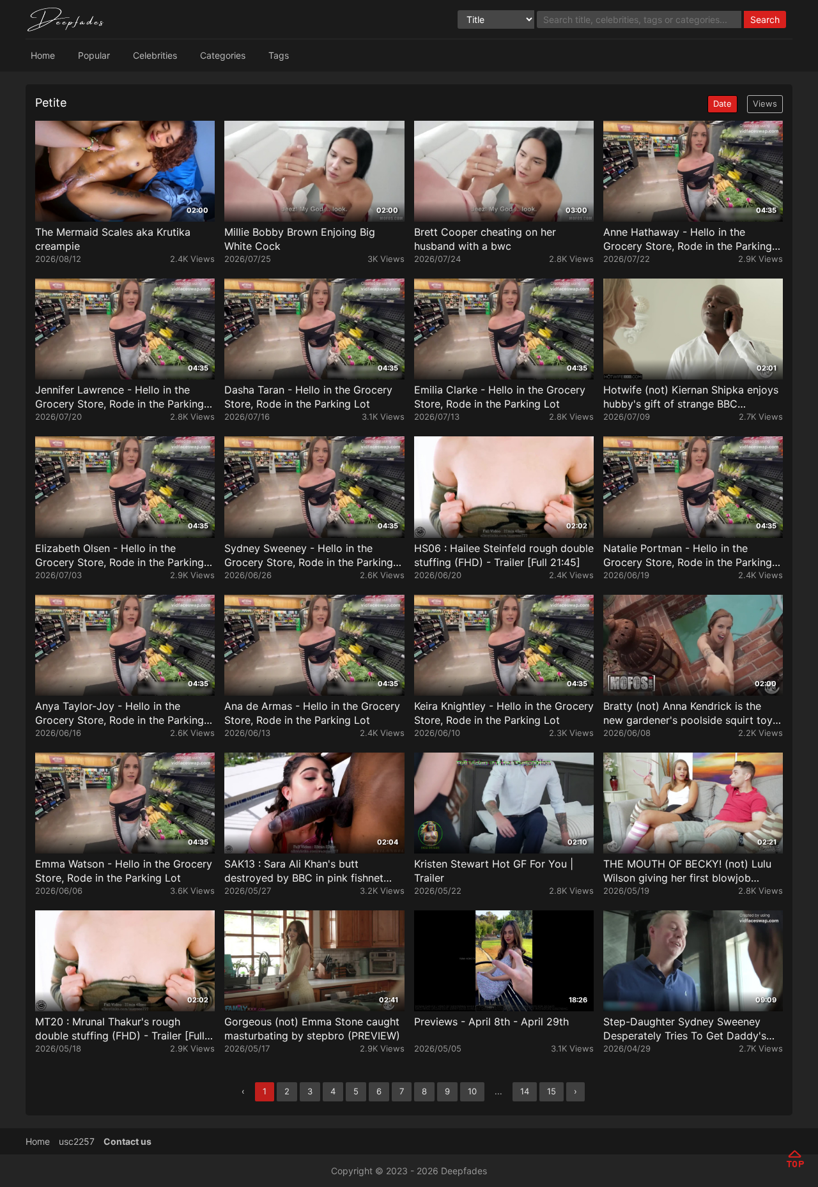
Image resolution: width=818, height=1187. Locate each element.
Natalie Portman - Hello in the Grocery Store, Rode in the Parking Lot (687, 555)
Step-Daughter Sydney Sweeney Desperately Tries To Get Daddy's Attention (684, 1029)
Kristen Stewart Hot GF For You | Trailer (493, 870)
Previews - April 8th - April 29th (491, 1021)
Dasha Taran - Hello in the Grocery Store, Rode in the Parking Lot (308, 396)
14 (524, 1091)
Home (43, 55)
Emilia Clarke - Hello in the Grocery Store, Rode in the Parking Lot (499, 396)
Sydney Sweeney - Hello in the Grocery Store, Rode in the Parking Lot (308, 555)
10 (472, 1091)
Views (765, 103)
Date (722, 103)
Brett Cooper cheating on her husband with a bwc (485, 239)
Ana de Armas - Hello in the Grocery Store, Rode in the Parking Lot (312, 713)
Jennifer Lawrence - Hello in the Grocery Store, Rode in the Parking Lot (119, 397)
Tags (278, 55)
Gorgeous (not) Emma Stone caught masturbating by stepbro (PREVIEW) (312, 1028)
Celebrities (155, 55)
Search (765, 19)
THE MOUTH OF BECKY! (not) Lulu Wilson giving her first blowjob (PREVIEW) (687, 871)
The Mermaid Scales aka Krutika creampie (112, 239)
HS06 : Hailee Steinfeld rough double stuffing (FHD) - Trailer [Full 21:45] (504, 555)
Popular (94, 55)
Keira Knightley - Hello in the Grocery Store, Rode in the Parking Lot (504, 713)
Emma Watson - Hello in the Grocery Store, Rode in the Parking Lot (123, 870)
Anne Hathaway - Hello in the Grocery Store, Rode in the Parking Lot (687, 239)
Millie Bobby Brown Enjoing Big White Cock (299, 239)
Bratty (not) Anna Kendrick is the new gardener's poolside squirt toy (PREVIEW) (688, 713)
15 (551, 1091)
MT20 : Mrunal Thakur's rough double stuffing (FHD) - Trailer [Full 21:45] (119, 1029)
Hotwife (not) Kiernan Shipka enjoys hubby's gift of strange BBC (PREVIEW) (690, 397)
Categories (222, 55)
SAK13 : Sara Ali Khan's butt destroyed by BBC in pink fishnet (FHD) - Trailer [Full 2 (303, 871)
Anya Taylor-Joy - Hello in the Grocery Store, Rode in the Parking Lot (119, 713)
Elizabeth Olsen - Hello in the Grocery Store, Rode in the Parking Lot (119, 555)
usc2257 (77, 1141)
